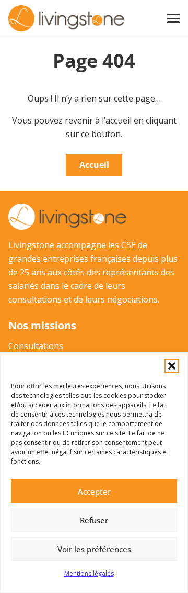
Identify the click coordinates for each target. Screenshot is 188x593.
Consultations (35, 346)
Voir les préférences (94, 549)
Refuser (94, 520)
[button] (172, 366)
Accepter (94, 491)
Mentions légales (89, 573)
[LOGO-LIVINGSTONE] (67, 18)
